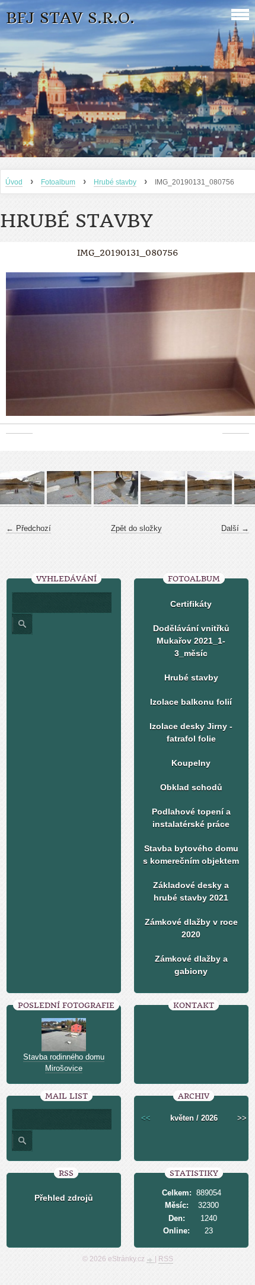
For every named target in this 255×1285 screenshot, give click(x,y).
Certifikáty (191, 604)
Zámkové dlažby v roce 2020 (191, 928)
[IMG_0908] (163, 502)
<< (146, 1118)
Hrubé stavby (115, 182)
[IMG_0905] (22, 502)
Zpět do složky (136, 528)
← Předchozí (28, 528)
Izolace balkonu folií (191, 702)
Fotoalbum (58, 182)
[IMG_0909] (209, 502)
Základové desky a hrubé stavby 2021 (191, 891)
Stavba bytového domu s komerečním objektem (191, 855)
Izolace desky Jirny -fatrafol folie (190, 732)
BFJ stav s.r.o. (70, 18)
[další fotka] (235, 350)
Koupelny (191, 763)
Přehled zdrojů (63, 1198)
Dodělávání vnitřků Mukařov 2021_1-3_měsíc (191, 641)
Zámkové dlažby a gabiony (191, 965)
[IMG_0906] (69, 502)
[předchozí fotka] (19, 350)
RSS (165, 1259)
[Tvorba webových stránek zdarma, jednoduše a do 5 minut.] (150, 1260)
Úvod (14, 182)
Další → (235, 528)
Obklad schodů (191, 787)
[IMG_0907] (116, 502)
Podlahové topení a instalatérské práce (191, 818)
